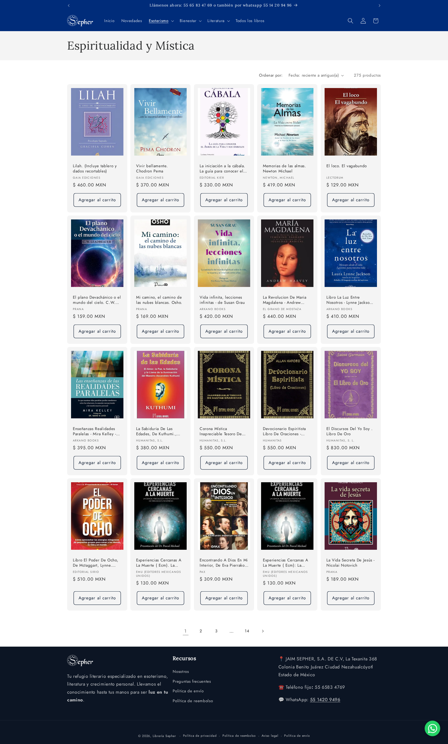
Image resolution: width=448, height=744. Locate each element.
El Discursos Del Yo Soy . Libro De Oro (349, 431)
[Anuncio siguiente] (379, 5)
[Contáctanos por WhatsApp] (432, 728)
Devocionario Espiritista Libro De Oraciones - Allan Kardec (284, 431)
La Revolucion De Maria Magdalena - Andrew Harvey (284, 300)
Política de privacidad (200, 735)
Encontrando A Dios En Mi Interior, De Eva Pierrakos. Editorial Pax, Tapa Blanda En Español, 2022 (224, 563)
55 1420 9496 (325, 699)
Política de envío (297, 735)
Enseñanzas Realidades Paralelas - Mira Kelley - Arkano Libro (94, 431)
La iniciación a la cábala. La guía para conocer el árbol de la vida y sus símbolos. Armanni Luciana (222, 169)
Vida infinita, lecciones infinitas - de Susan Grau (222, 300)
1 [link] (185, 631)
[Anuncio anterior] (68, 5)
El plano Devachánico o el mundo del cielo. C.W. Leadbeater (97, 300)
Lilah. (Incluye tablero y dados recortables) (95, 168)
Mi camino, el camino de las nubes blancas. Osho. (159, 300)
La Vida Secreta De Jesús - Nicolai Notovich (350, 563)
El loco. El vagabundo (346, 166)
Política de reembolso (193, 701)
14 (247, 631)
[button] (160, 21)
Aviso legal (270, 735)
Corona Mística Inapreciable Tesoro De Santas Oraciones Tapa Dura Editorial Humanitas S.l (222, 431)
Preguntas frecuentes (192, 681)
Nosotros (181, 671)
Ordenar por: (271, 75)
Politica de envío (188, 691)
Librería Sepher (164, 736)
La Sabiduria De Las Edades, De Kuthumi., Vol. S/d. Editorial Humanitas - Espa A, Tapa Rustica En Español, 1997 (159, 431)
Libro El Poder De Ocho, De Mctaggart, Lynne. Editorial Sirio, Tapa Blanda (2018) (95, 563)
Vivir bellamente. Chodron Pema (152, 168)
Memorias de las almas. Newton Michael (284, 168)
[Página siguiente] (262, 631)
